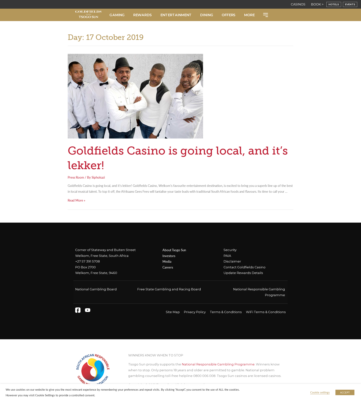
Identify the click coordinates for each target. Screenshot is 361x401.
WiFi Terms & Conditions (266, 312)
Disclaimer (232, 261)
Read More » (76, 200)
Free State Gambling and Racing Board (169, 289)
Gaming (117, 15)
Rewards (142, 15)
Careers (167, 267)
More (249, 15)
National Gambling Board (96, 289)
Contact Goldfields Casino (244, 267)
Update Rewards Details (243, 273)
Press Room (76, 177)
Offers (228, 15)
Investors (168, 255)
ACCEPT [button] (345, 392)
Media (166, 261)
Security (230, 250)
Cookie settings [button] (320, 392)
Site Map (173, 312)
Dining (206, 15)
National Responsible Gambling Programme (218, 364)
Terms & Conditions (226, 312)
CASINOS (298, 4)
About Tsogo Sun (174, 250)
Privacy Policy (195, 312)
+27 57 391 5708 (87, 261)
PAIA (227, 256)
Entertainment (176, 15)
